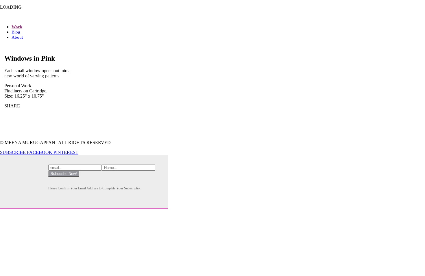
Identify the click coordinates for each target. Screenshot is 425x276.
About (17, 37)
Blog (16, 32)
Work (17, 27)
